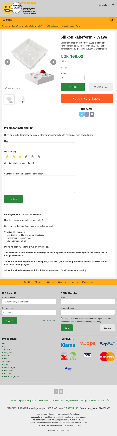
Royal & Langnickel (10, 376)
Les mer (107, 327)
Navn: (63, 297)
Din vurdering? (11, 151)
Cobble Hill (7, 349)
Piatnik (5, 364)
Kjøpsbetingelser (27, 400)
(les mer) (97, 321)
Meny (9, 19)
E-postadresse (8, 297)
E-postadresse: (67, 307)
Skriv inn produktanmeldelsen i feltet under (23, 173)
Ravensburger (8, 367)
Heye (4, 358)
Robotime (6, 373)
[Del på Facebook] (86, 114)
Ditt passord (7, 307)
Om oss (50, 282)
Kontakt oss (87, 282)
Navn (6, 141)
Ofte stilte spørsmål (99, 400)
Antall (63, 73)
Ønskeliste (102, 86)
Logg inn (74, 282)
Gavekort (62, 282)
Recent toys (7, 370)
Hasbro (5, 355)
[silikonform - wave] (30, 59)
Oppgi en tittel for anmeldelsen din (19, 163)
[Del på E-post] (92, 114)
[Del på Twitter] (81, 114)
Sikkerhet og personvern (51, 400)
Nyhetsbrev (72, 400)
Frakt (13, 400)
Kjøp (74, 86)
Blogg (84, 400)
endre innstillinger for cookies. (69, 425)
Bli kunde (39, 282)
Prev (10, 61)
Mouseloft (6, 361)
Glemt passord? (49, 320)
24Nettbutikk (63, 430)
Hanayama (7, 352)
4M (3, 343)
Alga (4, 346)
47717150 (73, 408)
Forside (5, 26)
